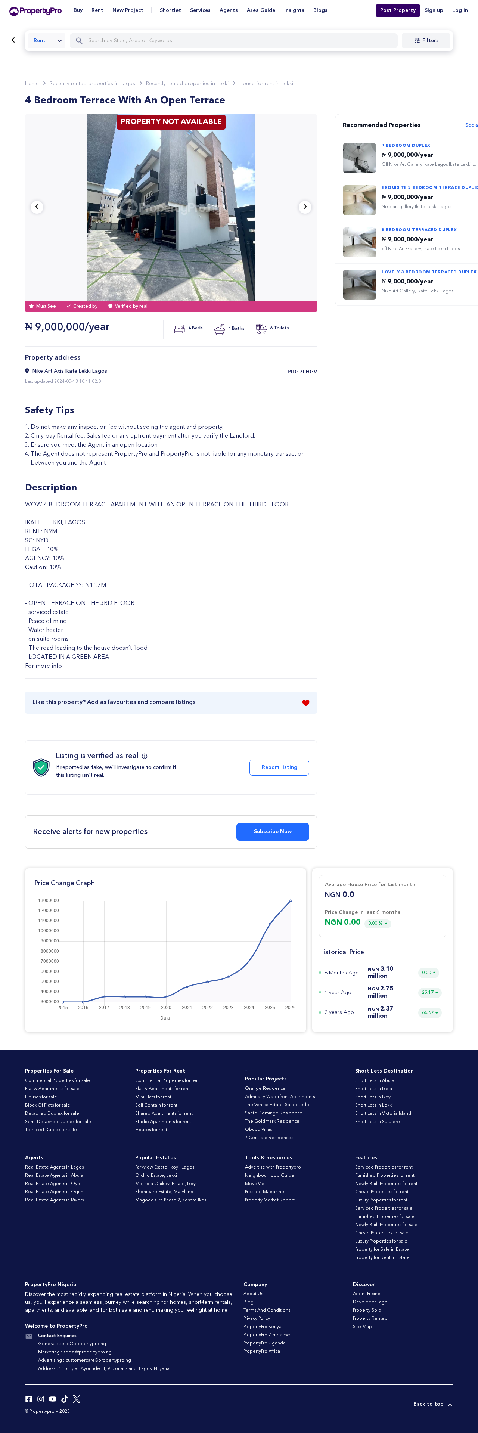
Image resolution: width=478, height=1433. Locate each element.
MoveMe (254, 1184)
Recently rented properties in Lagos (92, 83)
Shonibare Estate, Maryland (164, 1192)
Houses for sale (41, 1097)
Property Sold (367, 1310)
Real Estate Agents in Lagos (54, 1167)
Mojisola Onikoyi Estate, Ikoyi (166, 1184)
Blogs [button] (320, 10)
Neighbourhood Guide (269, 1175)
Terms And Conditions (266, 1310)
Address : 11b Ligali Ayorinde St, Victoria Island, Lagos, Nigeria (104, 1369)
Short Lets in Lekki (374, 1105)
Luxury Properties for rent (381, 1200)
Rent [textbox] (40, 40)
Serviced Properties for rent (384, 1167)
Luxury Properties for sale (381, 1241)
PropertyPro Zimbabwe (267, 1335)
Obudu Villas (258, 1130)
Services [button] (200, 10)
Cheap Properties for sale (382, 1233)
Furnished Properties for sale (385, 1217)
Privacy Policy (256, 1318)
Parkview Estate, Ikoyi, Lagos (164, 1167)
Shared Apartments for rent (164, 1113)
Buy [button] (78, 10)
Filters (430, 40)
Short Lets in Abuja (374, 1081)
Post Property (398, 10)
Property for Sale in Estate (382, 1249)
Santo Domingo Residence (273, 1113)
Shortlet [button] (170, 10)
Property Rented (370, 1318)
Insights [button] (294, 10)
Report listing (279, 767)
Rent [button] (97, 10)
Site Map (362, 1327)
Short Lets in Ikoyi (373, 1097)
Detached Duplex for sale (52, 1113)
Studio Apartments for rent (163, 1122)
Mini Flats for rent (153, 1097)
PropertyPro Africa (261, 1351)
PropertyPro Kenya (262, 1327)
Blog (248, 1302)
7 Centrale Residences (269, 1138)
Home (32, 83)
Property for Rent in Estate (382, 1258)
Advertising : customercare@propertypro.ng (84, 1360)
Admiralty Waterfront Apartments (280, 1097)
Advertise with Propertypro (273, 1167)
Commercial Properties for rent (167, 1081)
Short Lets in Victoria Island (383, 1113)
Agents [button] (229, 10)
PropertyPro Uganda (264, 1343)
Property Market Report (270, 1200)
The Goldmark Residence (272, 1121)
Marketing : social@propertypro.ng (75, 1352)
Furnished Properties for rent (385, 1175)
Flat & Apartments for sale (52, 1089)
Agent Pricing (367, 1294)
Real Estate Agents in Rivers (54, 1200)
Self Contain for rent (156, 1105)
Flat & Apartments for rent (162, 1089)
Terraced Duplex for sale (51, 1130)
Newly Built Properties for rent (386, 1184)
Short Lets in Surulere (377, 1122)
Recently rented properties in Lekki (187, 83)
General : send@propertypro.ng (72, 1344)
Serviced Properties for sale (384, 1208)
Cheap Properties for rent (382, 1192)
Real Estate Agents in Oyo (52, 1184)
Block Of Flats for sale (47, 1105)
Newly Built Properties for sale (386, 1225)
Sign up (434, 10)
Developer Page (370, 1302)
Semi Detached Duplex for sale (58, 1122)
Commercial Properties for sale (57, 1081)
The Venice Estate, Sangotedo (277, 1105)
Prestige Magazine (264, 1192)
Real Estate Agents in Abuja (54, 1175)
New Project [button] (127, 10)
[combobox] (46, 40)
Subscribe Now (273, 831)
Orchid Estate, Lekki (156, 1175)
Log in (460, 10)
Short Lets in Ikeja (373, 1089)
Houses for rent (151, 1130)
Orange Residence (265, 1088)
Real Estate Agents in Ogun (54, 1192)
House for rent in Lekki (266, 83)
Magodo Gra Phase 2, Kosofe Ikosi (171, 1200)
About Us (253, 1294)
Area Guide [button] (261, 10)
